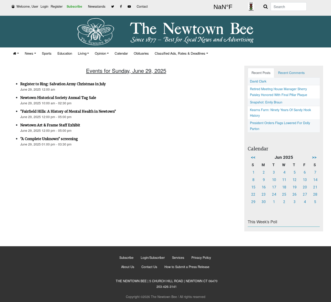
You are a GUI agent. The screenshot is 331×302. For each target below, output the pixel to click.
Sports (47, 53)
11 (284, 180)
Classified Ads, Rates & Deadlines (180, 53)
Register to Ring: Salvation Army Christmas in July (63, 84)
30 (264, 202)
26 (294, 194)
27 (305, 194)
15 (253, 187)
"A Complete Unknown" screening (49, 139)
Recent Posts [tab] (261, 72)
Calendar (121, 53)
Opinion (100, 53)
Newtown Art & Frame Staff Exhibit (50, 125)
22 (253, 194)
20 (305, 187)
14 (315, 180)
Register (57, 6)
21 (315, 187)
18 (284, 187)
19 (294, 187)
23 (264, 194)
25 (284, 194)
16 (264, 187)
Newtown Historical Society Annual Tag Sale (58, 98)
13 (305, 180)
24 (274, 194)
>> (314, 157)
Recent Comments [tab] (291, 72)
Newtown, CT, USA (223, 7)
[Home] (16, 53)
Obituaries (141, 53)
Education (64, 53)
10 (274, 180)
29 (253, 202)
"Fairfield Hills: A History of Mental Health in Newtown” (68, 111)
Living (82, 53)
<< (253, 157)
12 (294, 180)
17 (274, 187)
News (29, 53)
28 (315, 194)
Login (44, 6)
